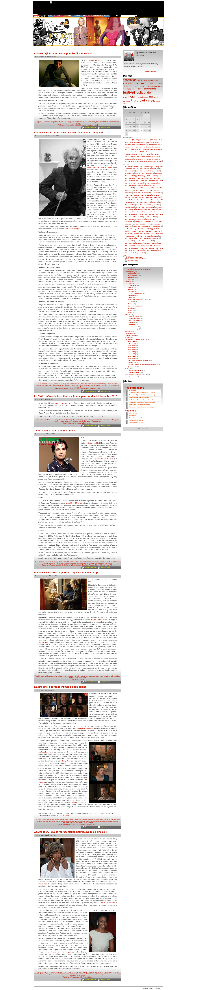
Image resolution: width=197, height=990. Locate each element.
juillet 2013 (132, 217)
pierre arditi (82, 677)
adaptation (54, 122)
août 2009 (132, 243)
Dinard (130, 297)
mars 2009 (132, 245)
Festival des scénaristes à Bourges (139, 404)
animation (142, 80)
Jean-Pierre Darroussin (84, 728)
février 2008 (132, 253)
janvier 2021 (128, 166)
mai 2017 (142, 190)
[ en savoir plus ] (150, 71)
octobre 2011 (128, 229)
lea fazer (117, 676)
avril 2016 (141, 197)
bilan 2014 (131, 347)
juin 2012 (135, 224)
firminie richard (110, 420)
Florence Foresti (114, 819)
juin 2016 (127, 197)
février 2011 (157, 231)
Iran (62, 563)
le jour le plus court (74, 421)
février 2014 (140, 212)
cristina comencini (98, 972)
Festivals (72, 388)
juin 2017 (135, 190)
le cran (66, 974)
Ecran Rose (132, 324)
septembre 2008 (153, 248)
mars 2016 (149, 197)
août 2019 (132, 176)
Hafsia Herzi (41, 821)
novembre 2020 (148, 166)
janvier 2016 (128, 200)
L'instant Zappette (134, 372)
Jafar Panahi (93, 443)
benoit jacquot (92, 384)
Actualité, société (55, 565)
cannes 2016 (158, 84)
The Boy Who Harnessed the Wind (107, 122)
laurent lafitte (110, 676)
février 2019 (140, 178)
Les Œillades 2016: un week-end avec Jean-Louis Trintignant (69, 132)
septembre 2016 (138, 195)
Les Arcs (131, 301)
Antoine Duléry (73, 819)
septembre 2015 (130, 202)
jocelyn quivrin (100, 676)
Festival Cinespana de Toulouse (139, 397)
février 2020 (147, 171)
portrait (93, 821)
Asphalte (84, 384)
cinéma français (102, 384)
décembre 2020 (137, 166)
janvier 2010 (156, 238)
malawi (85, 122)
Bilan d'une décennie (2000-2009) (139, 360)
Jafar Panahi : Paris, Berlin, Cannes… (55, 430)
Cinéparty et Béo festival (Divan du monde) (142, 392)
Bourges (130, 289)
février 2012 (128, 226)
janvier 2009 (148, 245)
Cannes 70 (131, 362)
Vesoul (130, 312)
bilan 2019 (131, 358)
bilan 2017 (131, 354)
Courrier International (135, 370)
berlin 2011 (66, 562)
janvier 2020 (156, 171)
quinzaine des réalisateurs (103, 563)
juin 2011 (127, 231)
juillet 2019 (139, 176)
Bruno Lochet (103, 819)
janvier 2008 (141, 253)
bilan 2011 (131, 341)
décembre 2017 (150, 185)
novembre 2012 (129, 221)
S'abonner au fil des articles (133, 257)
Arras (130, 283)
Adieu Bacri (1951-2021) (132, 140)
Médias (73, 824)
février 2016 (157, 197)
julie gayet (64, 421)
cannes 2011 (74, 562)
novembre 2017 (129, 188)
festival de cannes (99, 420)
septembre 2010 (130, 236)
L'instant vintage (133, 329)
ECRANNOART (98, 15)
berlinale (154, 80)
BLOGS (106, 15)
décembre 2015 (137, 200)
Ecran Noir (132, 415)
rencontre (104, 385)
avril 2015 (132, 204)
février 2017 (128, 192)
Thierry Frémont (88, 823)
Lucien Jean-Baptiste (78, 385)
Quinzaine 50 (132, 367)
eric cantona (81, 676)
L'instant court (132, 326)
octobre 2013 (143, 214)
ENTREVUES (87, 15)
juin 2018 (140, 183)
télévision (79, 823)
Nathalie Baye (43, 642)
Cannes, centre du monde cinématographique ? (143, 364)
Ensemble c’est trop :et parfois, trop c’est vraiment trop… (67, 572)
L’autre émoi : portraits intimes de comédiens (60, 687)
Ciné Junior (132, 390)
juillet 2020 (147, 168)
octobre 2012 (139, 221)
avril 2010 (132, 238)
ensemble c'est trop (69, 676)
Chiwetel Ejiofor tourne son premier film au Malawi (63, 53)
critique (60, 676)
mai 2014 (154, 209)
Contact (157, 988)
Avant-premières (133, 318)
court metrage (68, 420)
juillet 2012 (128, 224)
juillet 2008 (132, 250)
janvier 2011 (128, 233)
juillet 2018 (132, 183)
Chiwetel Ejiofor (94, 60)
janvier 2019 (148, 178)
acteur (52, 819)
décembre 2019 (129, 173)
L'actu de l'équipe (130, 335)
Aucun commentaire (91, 127)
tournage (77, 123)
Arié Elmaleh (83, 819)
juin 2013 (140, 217)
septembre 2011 (138, 229)
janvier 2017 (136, 192)
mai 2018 (146, 183)
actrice (57, 819)
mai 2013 (146, 217)
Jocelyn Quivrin (96, 620)
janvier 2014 (148, 212)
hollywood (138, 97)
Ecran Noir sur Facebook (136, 418)
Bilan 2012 (131, 343)
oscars (145, 97)
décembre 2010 (137, 233)
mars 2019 (132, 178)
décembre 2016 (146, 192)
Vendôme (131, 308)
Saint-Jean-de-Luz (134, 306)
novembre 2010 (148, 233)
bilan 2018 (131, 356)
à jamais (55, 384)
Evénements (87, 423)
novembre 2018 (133, 180)
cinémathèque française (112, 562)
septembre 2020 (130, 168)
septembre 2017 (149, 188)
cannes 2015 (149, 84)
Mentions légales (148, 988)
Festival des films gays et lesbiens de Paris (142, 402)
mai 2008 (146, 250)
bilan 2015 (131, 349)
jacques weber (90, 676)
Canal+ (67, 816)
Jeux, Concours (133, 275)
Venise (130, 310)
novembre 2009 (139, 241)
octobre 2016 (128, 195)
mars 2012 (157, 224)
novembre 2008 (133, 248)
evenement (88, 420)
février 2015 (147, 204)
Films (77, 388)
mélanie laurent (85, 821)
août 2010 (139, 236)
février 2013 (132, 219)
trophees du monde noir (77, 975)
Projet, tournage (92, 125)
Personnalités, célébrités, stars (76, 125)
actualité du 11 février (105, 459)
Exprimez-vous (105, 127)
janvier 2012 (136, 226)
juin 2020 (155, 168)
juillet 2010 (147, 236)
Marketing (131, 277)
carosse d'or (83, 562)
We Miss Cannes (136, 293)
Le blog (81, 679)
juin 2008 (140, 250)
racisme (81, 974)
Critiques (65, 388)
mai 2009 (154, 243)
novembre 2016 (157, 192)
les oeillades (66, 385)
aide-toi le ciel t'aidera (66, 972)
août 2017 (158, 188)
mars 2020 (139, 171)
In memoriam (129, 333)
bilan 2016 (131, 352)
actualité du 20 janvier (74, 503)
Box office (128, 83)
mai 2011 (134, 231)
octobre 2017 (139, 188)
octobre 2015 (159, 200)
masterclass (90, 385)
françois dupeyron (46, 974)
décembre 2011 (146, 226)
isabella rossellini (70, 563)
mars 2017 (157, 190)
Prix (92, 563)
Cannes (68, 565)
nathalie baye (73, 677)
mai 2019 (154, 176)
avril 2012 (150, 224)
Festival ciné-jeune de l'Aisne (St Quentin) (142, 395)
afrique (60, 122)
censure (91, 562)
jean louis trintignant (55, 385)
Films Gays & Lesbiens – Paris (138, 299)
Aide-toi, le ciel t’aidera (108, 903)
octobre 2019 (150, 173)
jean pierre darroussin (53, 821)
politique (88, 563)
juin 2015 (155, 202)
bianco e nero (87, 972)
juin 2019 (147, 176)
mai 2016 (134, 197)
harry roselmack (58, 974)
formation (128, 331)
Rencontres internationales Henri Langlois (142, 407)
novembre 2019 (139, 173)
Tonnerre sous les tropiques (61, 952)
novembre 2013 (133, 214)
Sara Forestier (46, 752)
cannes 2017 (127, 86)
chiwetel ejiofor (77, 122)
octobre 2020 (159, 166)
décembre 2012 (150, 219)
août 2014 (132, 209)
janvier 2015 (156, 204)
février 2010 (147, 238)
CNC (61, 420)
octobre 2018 (143, 180)
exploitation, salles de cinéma (138, 269)
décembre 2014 (129, 207)
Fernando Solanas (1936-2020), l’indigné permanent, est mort (143, 161)
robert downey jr (90, 974)
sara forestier (113, 821)
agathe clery (55, 972)
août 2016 (148, 195)
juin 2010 (155, 236)
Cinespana (131, 295)
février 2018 (132, 185)
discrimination (109, 972)
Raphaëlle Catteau (102, 821)
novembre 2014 (139, 207)
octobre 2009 (150, 241)
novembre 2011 (157, 226)
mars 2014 (132, 212)
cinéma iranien (99, 562)
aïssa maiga (68, 122)
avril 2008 (154, 250)
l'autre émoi (65, 821)
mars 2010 (139, 238)
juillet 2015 (147, 202)
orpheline (97, 385)
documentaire (150, 89)
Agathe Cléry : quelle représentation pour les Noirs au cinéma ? (70, 832)
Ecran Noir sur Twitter (136, 422)
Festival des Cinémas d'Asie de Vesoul (141, 400)
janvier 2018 (141, 185)
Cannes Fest (133, 413)
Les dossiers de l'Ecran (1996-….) (136, 339)
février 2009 (140, 245)
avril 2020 (132, 171)
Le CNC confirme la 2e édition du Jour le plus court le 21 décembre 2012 (75, 396)
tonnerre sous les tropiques (112, 974)
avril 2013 (154, 217)
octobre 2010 (159, 233)
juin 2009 (147, 243)
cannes (139, 83)
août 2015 (139, 202)
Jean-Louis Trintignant (73, 229)
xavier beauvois (96, 421)
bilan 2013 (131, 345)
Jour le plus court (61, 403)
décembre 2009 (129, 241)
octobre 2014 (150, 207)
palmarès (153, 97)
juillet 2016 (155, 195)
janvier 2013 (141, 219)
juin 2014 (147, 209)
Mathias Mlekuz (74, 821)
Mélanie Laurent (78, 802)
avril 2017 (150, 190)
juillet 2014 (139, 209)
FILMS (50, 15)
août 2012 (158, 221)
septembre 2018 (153, 180)
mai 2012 (142, 224)
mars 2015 (139, 204)
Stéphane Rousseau (68, 823)
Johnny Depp (66, 761)
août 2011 (148, 229)
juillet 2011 (155, 229)
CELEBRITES (58, 15)
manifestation (85, 421)
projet (141, 100)
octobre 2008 (143, 248)
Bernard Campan (93, 819)
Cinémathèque (76, 565)
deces (141, 89)
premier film (91, 122)
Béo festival (132, 285)
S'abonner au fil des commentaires (135, 258)
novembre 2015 (148, 200)
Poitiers (130, 304)
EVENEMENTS (77, 15)
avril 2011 (141, 231)
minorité (72, 974)
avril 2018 (154, 183)
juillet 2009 (139, 243)
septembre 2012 (149, 221)
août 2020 (139, 168)
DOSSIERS (67, 15)
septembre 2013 (153, 214)
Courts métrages (78, 420)
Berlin (60, 562)
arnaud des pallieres (73, 384)
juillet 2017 (128, 190)
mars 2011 (149, 231)
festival (45, 563)
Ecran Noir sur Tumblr (136, 420)
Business (128, 268)
